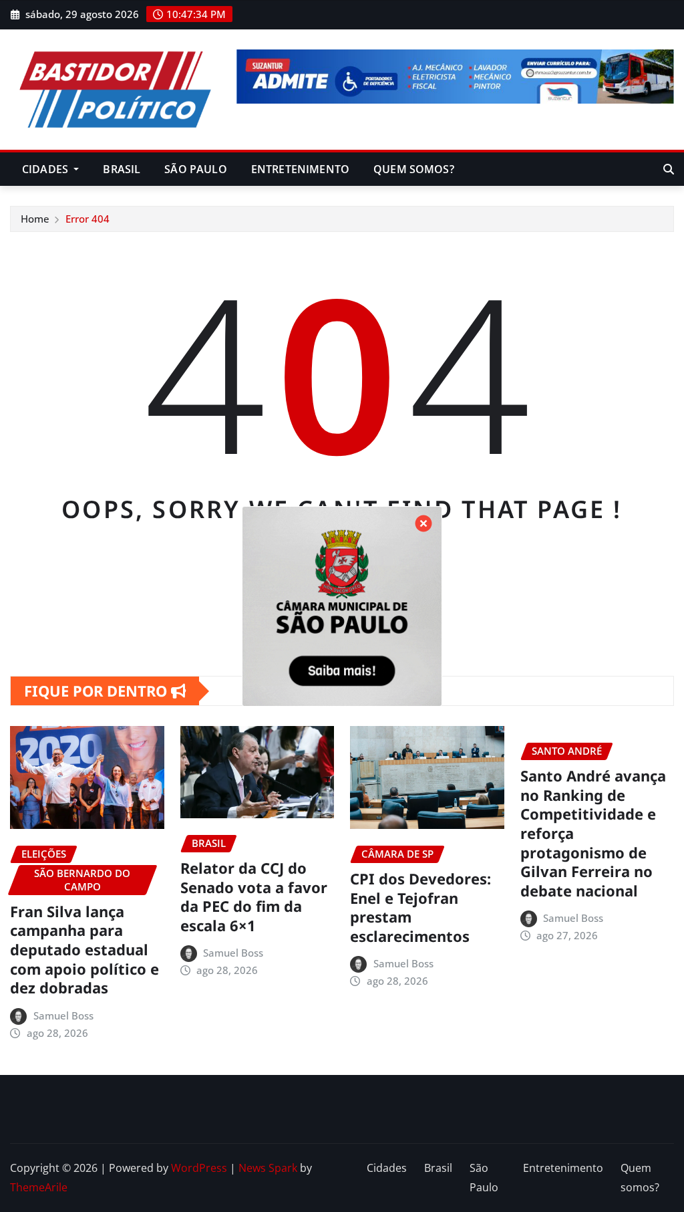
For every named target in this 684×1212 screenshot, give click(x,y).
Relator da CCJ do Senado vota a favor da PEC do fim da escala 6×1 (253, 896)
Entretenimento (300, 169)
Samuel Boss (63, 1015)
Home (35, 218)
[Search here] (668, 169)
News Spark (267, 1168)
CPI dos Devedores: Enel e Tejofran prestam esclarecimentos (420, 907)
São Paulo (195, 169)
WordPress (199, 1168)
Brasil (121, 169)
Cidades (46, 169)
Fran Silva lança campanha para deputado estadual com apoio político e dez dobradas (84, 949)
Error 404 (87, 218)
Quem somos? (413, 169)
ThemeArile (38, 1187)
